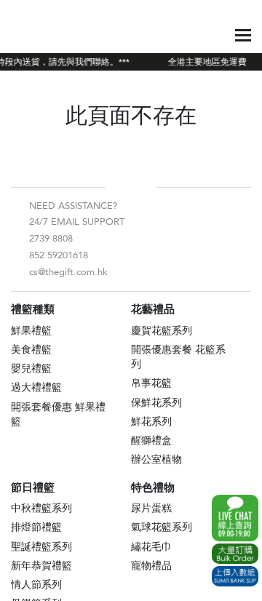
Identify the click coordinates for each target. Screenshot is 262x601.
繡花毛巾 (151, 547)
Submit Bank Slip (235, 576)
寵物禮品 (151, 566)
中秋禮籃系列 (41, 508)
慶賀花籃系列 (161, 331)
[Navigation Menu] (243, 35)
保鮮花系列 (156, 403)
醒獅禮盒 (151, 440)
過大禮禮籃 (36, 387)
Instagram (142, 187)
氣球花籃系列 (161, 527)
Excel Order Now (235, 554)
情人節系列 (36, 585)
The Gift (43, 35)
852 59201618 (58, 255)
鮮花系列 (151, 422)
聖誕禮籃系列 (41, 547)
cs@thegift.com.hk (68, 272)
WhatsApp (235, 518)
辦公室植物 (156, 459)
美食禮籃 (31, 350)
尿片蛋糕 (151, 508)
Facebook (119, 187)
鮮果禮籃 (31, 331)
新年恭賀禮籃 (41, 566)
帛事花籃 (151, 383)
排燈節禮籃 (36, 527)
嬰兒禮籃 (31, 368)
